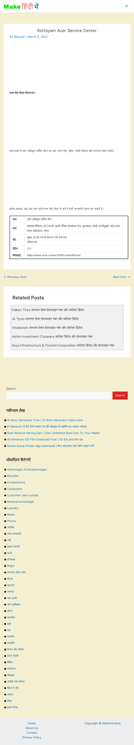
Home (32, 723)
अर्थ (9, 540)
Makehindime (111, 723)
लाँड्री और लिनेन (16, 681)
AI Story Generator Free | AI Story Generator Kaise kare (45, 420)
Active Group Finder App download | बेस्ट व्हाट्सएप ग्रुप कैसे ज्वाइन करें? (51, 446)
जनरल (10, 591)
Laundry (12, 508)
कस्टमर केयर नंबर (16, 572)
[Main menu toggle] (127, 6)
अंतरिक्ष (10, 527)
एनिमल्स (11, 559)
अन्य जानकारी (14, 533)
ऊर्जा (9, 553)
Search (11, 388)
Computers (14, 489)
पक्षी (9, 624)
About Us (31, 728)
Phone (11, 521)
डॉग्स (9, 611)
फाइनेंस (11, 643)
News (11, 514)
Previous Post (15, 277)
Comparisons (16, 482)
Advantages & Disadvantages (27, 469)
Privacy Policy (32, 737)
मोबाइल (10, 675)
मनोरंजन (11, 668)
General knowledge (20, 501)
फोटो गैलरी (12, 656)
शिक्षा (9, 701)
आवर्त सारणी (13, 546)
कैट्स (10, 578)
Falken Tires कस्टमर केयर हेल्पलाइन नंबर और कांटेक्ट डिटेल (48, 310)
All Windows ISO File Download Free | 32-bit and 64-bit (45, 439)
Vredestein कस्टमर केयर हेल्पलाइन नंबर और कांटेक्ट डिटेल (47, 327)
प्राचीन (10, 636)
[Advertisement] (67, 66)
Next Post (121, 277)
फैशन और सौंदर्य (15, 649)
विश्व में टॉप (13, 688)
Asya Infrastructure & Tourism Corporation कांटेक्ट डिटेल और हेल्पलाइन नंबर (63, 345)
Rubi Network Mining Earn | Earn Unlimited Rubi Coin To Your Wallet (53, 433)
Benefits (13, 476)
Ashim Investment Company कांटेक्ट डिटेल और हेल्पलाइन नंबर (52, 336)
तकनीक (11, 617)
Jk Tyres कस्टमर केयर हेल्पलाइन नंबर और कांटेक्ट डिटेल (45, 319)
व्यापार (10, 694)
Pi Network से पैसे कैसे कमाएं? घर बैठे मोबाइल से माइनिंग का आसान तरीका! (47, 426)
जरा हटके (12, 598)
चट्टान (10, 585)
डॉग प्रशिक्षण (13, 604)
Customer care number (23, 495)
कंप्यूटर (10, 566)
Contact (31, 732)
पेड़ (8, 630)
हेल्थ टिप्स (12, 707)
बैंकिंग (10, 662)
